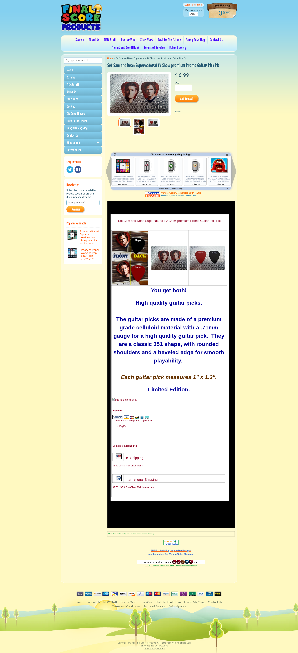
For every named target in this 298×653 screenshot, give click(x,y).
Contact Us (216, 39)
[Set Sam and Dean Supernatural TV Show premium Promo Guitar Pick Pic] (124, 122)
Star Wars (146, 39)
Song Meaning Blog (77, 128)
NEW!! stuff (73, 84)
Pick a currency (193, 10)
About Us (94, 39)
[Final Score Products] (81, 30)
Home (70, 70)
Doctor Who (128, 39)
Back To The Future (169, 39)
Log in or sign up (193, 5)
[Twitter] (69, 169)
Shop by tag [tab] (73, 143)
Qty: (177, 83)
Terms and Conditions (125, 47)
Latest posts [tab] (74, 150)
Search (79, 39)
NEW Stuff (110, 39)
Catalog (71, 77)
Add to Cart (186, 99)
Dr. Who (71, 106)
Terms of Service (154, 47)
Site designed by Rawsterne (154, 646)
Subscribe (75, 209)
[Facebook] (77, 169)
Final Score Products (146, 643)
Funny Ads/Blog (195, 39)
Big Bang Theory (76, 113)
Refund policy (177, 47)
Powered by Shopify (155, 649)
